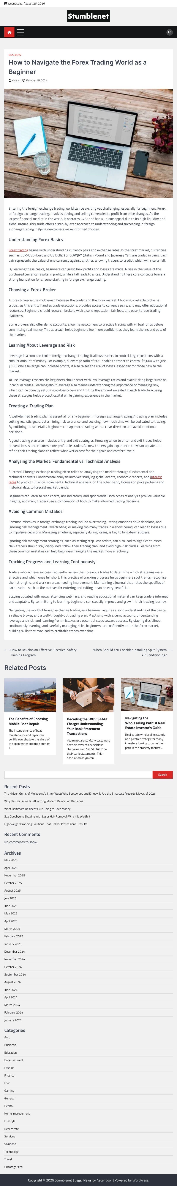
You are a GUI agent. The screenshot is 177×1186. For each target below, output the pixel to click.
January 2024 (13, 1020)
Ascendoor (104, 1180)
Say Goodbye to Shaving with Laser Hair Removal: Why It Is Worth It (47, 816)
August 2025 (12, 890)
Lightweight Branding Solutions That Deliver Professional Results (45, 824)
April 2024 (10, 997)
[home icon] (9, 32)
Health (8, 1106)
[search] (169, 32)
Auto (7, 1037)
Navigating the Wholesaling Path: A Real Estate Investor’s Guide (145, 723)
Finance (9, 1075)
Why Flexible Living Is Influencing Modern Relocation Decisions (43, 801)
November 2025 (14, 875)
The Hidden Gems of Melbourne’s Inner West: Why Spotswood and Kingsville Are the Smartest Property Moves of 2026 (80, 793)
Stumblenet (63, 1180)
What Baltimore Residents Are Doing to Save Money (37, 809)
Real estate (11, 1129)
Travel (8, 1159)
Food (7, 1083)
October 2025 (13, 883)
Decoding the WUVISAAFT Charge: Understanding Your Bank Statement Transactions (87, 726)
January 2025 (13, 944)
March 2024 (12, 1005)
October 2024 (13, 967)
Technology (11, 1152)
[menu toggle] (20, 32)
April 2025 (10, 921)
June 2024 (10, 990)
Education (10, 1052)
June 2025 (10, 906)
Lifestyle (9, 1121)
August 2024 (12, 982)
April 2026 (10, 868)
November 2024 (14, 959)
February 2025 (13, 936)
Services (9, 1136)
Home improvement (17, 1113)
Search (162, 774)
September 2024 (15, 974)
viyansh (16, 80)
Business (15, 55)
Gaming (9, 1090)
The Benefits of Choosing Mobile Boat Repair (28, 721)
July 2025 (10, 898)
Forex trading (18, 250)
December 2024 (14, 951)
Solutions (10, 1144)
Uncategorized (13, 1167)
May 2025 (10, 913)
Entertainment (13, 1060)
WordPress (140, 1180)
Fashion (9, 1068)
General (9, 1098)
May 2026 (10, 860)
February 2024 (13, 1012)
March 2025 (12, 929)
